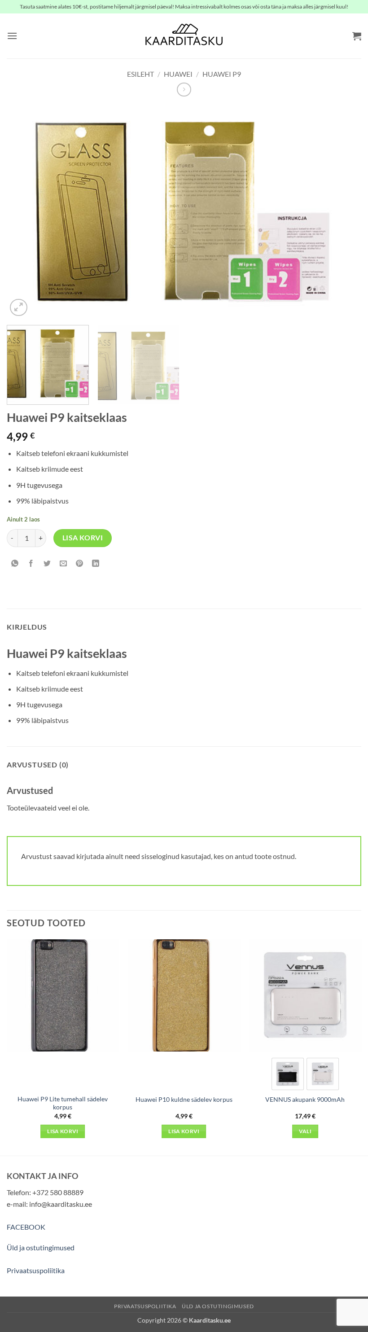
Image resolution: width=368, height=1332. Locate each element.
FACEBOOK (26, 1226)
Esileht (140, 74)
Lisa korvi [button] (62, 1131)
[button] (12, 36)
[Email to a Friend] (63, 563)
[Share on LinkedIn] (95, 563)
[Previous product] (184, 89)
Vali (305, 1131)
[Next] (343, 212)
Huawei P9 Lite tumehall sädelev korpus (63, 1103)
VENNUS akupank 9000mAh (305, 1099)
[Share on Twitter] (47, 563)
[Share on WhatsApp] (15, 563)
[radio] (287, 1074)
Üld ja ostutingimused (40, 1247)
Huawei (178, 74)
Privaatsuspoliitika (36, 1270)
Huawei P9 (221, 74)
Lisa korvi (82, 538)
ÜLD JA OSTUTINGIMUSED (218, 1306)
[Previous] (25, 212)
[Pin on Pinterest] (79, 563)
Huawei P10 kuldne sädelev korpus (184, 1099)
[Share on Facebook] (31, 563)
